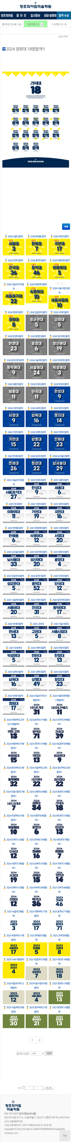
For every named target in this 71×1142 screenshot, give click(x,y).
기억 (19, 1088)
